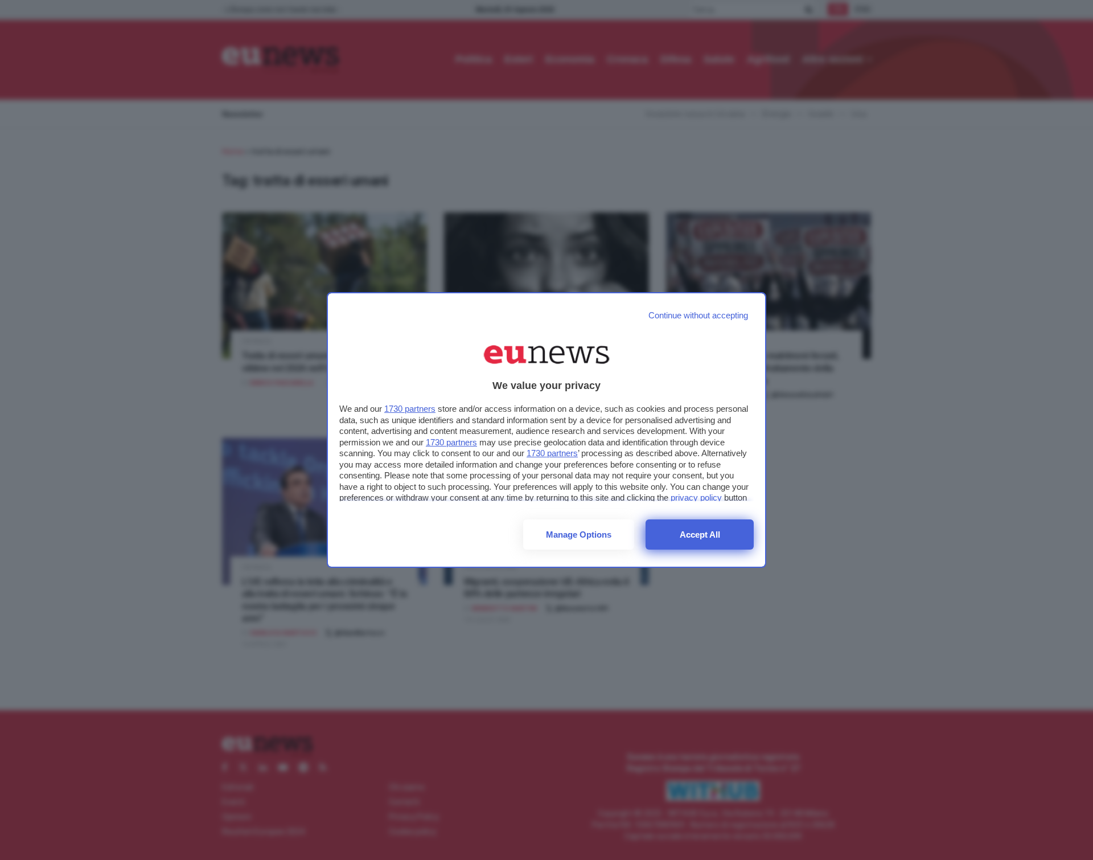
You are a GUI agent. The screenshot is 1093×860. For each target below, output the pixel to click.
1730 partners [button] (409, 408)
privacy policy (696, 497)
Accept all (700, 534)
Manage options (578, 534)
